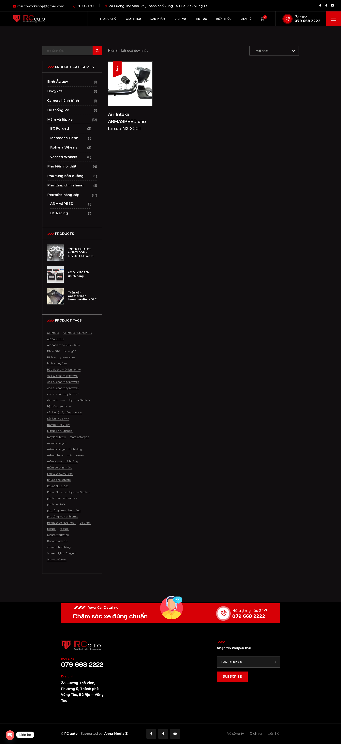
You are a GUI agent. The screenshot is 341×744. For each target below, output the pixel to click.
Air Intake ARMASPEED (77, 332)
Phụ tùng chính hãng (65, 185)
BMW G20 (53, 351)
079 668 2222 (307, 21)
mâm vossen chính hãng (62, 461)
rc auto (64, 528)
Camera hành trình (63, 101)
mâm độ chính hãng (59, 467)
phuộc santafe (56, 504)
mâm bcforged (79, 436)
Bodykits (55, 91)
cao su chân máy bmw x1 (62, 375)
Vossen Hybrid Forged (61, 553)
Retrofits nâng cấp (63, 195)
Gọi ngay (301, 16)
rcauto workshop (58, 534)
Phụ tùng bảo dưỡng (65, 176)
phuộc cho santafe (59, 479)
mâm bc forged (57, 443)
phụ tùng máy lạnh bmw (62, 516)
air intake (53, 332)
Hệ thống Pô (58, 110)
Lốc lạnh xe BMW (58, 418)
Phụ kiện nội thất (61, 166)
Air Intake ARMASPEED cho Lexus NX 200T (127, 121)
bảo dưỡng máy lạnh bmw (64, 369)
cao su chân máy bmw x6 (63, 394)
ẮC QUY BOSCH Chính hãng (78, 274)
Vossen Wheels (63, 157)
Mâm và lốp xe (60, 119)
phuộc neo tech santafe (62, 498)
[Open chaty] (10, 734)
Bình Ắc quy (57, 82)
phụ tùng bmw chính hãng (64, 510)
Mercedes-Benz (64, 138)
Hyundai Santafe (79, 400)
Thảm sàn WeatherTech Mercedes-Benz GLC (82, 296)
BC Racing (59, 213)
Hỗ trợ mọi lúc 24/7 (249, 611)
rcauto (51, 528)
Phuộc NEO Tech (57, 485)
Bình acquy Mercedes (61, 357)
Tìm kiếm (97, 50)
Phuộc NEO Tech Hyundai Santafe (68, 492)
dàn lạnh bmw (56, 400)
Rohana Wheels (64, 147)
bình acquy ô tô (57, 363)
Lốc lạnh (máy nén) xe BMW (64, 412)
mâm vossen (75, 455)
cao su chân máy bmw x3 (63, 381)
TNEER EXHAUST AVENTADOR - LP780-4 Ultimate (81, 252)
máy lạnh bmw (56, 436)
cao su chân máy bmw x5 (63, 387)
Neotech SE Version (60, 473)
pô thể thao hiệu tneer (61, 522)
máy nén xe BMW (58, 424)
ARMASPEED (62, 204)
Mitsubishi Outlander (60, 430)
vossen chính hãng (59, 547)
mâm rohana (55, 455)
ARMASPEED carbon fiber (63, 345)
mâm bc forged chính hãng (64, 449)
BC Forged (59, 128)
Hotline (67, 658)
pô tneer (85, 522)
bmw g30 (70, 351)
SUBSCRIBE (232, 676)
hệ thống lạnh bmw (59, 406)
